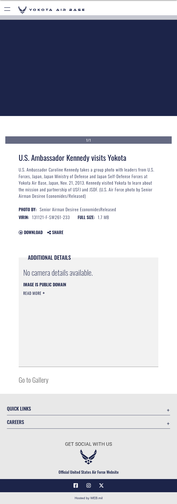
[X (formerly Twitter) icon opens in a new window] (101, 485)
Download (33, 232)
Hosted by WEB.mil (89, 498)
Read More (33, 293)
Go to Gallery (33, 380)
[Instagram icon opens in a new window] (88, 485)
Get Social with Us (88, 444)
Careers (15, 421)
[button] (7, 10)
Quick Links (19, 408)
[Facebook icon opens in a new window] (75, 485)
